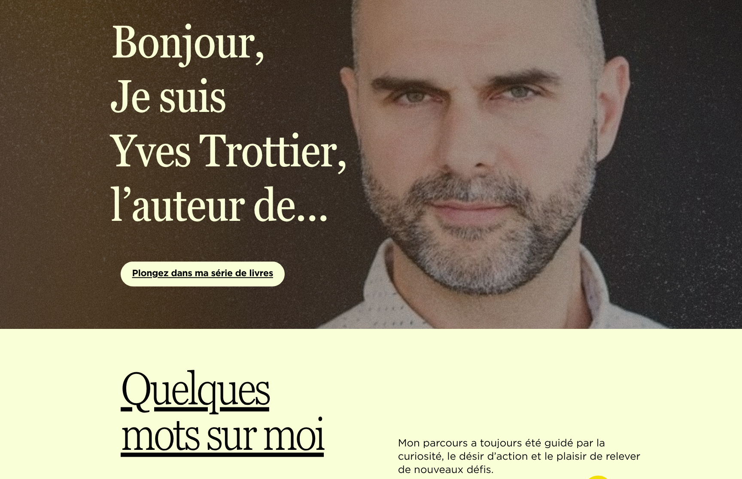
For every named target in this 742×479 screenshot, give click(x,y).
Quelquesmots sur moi (222, 411)
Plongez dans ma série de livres (202, 273)
